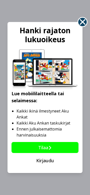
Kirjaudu (45, 161)
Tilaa (43, 147)
